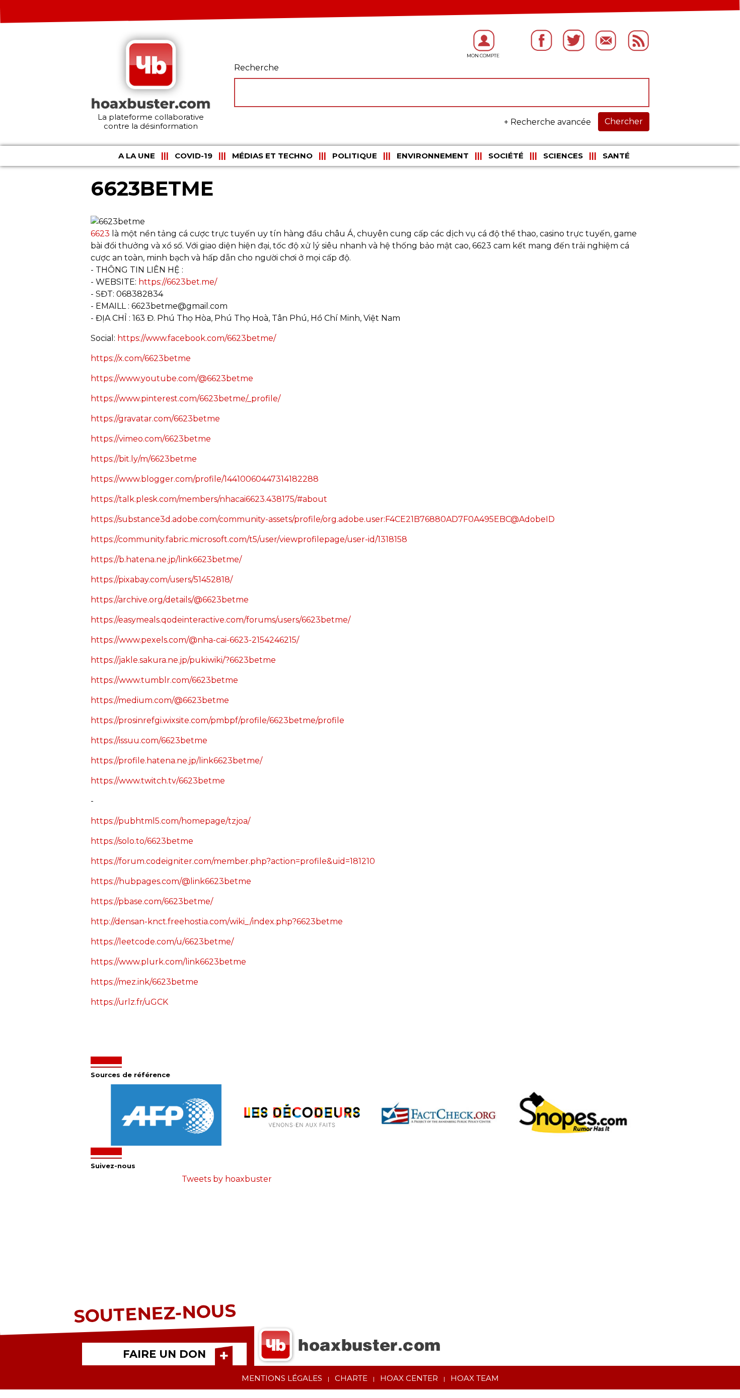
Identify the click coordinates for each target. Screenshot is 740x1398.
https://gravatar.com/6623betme (155, 418)
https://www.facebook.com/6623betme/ (196, 338)
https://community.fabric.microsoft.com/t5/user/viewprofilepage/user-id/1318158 (249, 539)
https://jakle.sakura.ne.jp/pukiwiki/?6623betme (183, 660)
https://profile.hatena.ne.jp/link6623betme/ (176, 760)
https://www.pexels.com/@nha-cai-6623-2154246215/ (195, 640)
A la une (136, 155)
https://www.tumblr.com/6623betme (164, 680)
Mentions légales (282, 1378)
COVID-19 (193, 155)
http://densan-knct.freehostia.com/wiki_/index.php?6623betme (217, 921)
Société (506, 155)
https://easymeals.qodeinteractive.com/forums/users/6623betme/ (220, 620)
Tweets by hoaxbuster (227, 1179)
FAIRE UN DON (164, 1354)
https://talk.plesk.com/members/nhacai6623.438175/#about (209, 499)
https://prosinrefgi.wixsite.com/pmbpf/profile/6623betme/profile (217, 720)
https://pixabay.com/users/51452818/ (162, 579)
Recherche (256, 67)
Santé (616, 155)
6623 (100, 233)
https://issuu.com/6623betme (149, 740)
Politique (354, 155)
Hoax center (409, 1378)
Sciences (563, 155)
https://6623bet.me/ (177, 282)
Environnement (433, 155)
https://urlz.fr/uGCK (129, 1002)
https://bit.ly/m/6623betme (144, 459)
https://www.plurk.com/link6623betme (168, 962)
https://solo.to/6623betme (142, 841)
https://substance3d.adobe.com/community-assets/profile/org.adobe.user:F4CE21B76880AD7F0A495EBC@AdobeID (323, 519)
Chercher (624, 121)
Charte (351, 1378)
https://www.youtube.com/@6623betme (172, 378)
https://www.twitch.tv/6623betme (158, 780)
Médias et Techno (272, 155)
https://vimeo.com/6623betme (151, 439)
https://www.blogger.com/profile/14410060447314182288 (205, 479)
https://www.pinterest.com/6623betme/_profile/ (185, 398)
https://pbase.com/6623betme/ (152, 901)
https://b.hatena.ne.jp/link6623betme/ (166, 559)
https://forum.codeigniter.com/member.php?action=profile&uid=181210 (233, 861)
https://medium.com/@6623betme (160, 700)
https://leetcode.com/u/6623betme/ (162, 941)
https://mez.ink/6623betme (144, 982)
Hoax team (475, 1378)
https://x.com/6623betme (141, 358)
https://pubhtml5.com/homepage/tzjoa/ (170, 821)
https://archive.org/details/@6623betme (170, 599)
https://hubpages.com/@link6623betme (171, 881)
